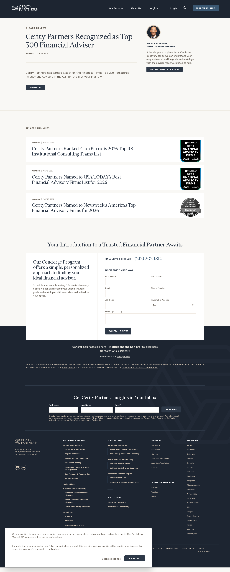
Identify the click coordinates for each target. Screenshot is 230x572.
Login (173, 8)
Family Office (69, 484)
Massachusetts (193, 485)
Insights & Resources (162, 482)
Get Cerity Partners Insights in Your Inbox (115, 398)
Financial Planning (73, 463)
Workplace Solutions (117, 445)
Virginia (190, 529)
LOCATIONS (192, 440)
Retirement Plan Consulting (120, 459)
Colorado (191, 454)
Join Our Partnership (160, 459)
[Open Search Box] (185, 8)
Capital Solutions (73, 454)
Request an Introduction (164, 69)
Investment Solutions (75, 449)
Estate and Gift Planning (76, 458)
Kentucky (191, 476)
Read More (35, 87)
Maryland (191, 481)
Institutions (114, 497)
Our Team (155, 445)
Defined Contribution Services (124, 468)
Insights (153, 8)
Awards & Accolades (160, 463)
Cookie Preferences (204, 550)
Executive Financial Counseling (124, 449)
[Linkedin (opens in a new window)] (23, 467)
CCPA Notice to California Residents (85, 420)
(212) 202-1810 (148, 258)
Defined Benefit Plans (120, 464)
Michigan (191, 489)
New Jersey (192, 494)
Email (118, 405)
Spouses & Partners (74, 525)
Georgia (190, 463)
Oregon (190, 511)
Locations (155, 450)
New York (191, 498)
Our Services (116, 8)
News (153, 496)
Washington (192, 534)
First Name (54, 405)
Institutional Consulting (118, 507)
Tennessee (192, 520)
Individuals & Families (74, 440)
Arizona (190, 445)
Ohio (189, 507)
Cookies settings (111, 558)
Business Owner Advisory (74, 488)
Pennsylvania (193, 516)
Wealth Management (72, 445)
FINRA (152, 548)
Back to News (37, 28)
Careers (154, 454)
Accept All (135, 558)
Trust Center (188, 548)
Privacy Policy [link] (123, 356)
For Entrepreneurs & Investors (124, 482)
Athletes (69, 521)
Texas (189, 525)
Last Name (86, 405)
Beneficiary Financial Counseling (124, 454)
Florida (190, 459)
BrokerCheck (172, 548)
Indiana (190, 472)
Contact (154, 467)
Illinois (190, 467)
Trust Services (71, 478)
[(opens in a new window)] (17, 467)
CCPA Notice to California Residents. (140, 367)
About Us (136, 8)
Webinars (155, 492)
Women (68, 516)
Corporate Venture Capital (119, 474)
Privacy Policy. (68, 367)
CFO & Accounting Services (77, 506)
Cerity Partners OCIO (117, 502)
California (191, 450)
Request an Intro (205, 8)
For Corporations (118, 478)
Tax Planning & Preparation (77, 474)
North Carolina (193, 503)
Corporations (114, 440)
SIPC (160, 548)
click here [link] (100, 346)
